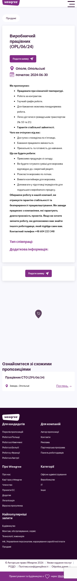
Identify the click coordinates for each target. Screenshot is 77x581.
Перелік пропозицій (12, 432)
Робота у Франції (11, 452)
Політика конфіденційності (33, 567)
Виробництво (48, 479)
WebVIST (63, 576)
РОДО (12, 567)
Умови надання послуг (59, 563)
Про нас (6, 474)
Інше (43, 490)
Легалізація (8, 500)
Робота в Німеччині (12, 442)
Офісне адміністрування (54, 474)
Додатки (6, 495)
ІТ (42, 484)
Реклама (45, 442)
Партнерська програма (53, 447)
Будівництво (8, 526)
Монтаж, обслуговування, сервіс (19, 531)
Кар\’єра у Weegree (12, 479)
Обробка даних (60, 567)
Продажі (11, 18)
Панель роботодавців (52, 452)
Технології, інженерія (13, 536)
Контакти (45, 437)
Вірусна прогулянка (12, 505)
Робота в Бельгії (10, 447)
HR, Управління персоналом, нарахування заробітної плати (33, 541)
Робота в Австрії (10, 458)
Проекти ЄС (8, 490)
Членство (7, 484)
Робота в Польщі (11, 437)
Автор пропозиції (50, 432)
